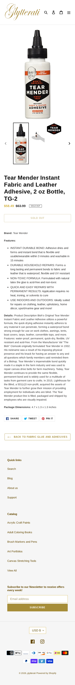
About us (12, 487)
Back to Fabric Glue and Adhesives (40, 437)
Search (11, 468)
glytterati (31, 673)
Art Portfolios (15, 551)
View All (12, 570)
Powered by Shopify (46, 673)
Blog (10, 478)
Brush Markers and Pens (22, 541)
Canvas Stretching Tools (21, 560)
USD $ (36, 630)
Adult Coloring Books (19, 532)
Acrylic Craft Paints (18, 522)
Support (12, 497)
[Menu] (69, 12)
